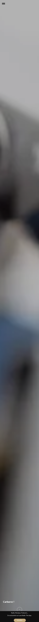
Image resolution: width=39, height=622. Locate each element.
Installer (19, 620)
